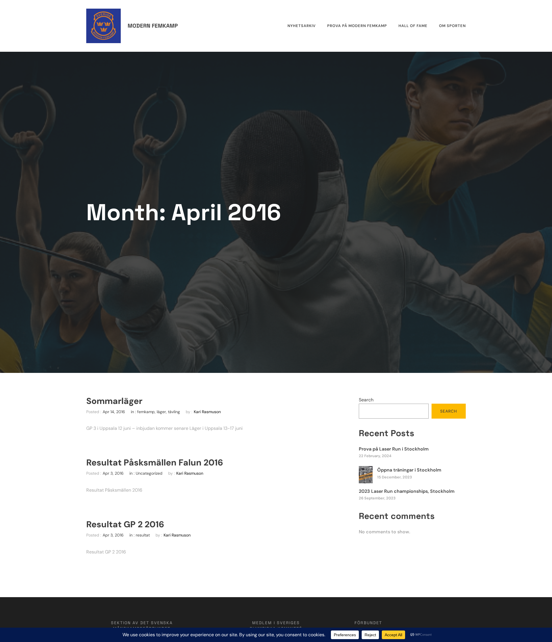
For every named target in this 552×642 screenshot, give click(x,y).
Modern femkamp (153, 25)
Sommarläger (114, 401)
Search (366, 400)
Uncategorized (149, 473)
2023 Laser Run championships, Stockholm (407, 491)
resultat (143, 535)
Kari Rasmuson (207, 411)
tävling (174, 411)
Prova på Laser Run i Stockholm (394, 449)
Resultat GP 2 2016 (125, 524)
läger (161, 411)
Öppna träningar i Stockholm (409, 470)
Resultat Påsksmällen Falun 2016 (154, 462)
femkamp (146, 411)
